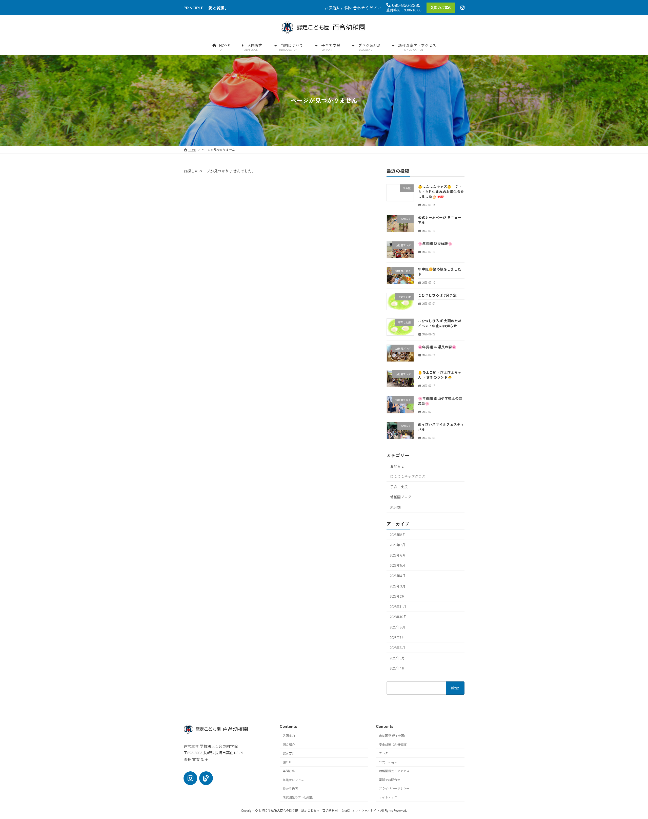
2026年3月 (398, 585)
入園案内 (289, 735)
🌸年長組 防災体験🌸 (435, 243)
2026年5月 (397, 565)
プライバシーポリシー (394, 788)
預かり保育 (290, 788)
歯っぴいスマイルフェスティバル (441, 427)
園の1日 (288, 762)
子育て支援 (399, 486)
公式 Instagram (389, 762)
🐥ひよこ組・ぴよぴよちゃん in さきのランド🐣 (439, 375)
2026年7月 (397, 544)
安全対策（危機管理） (394, 744)
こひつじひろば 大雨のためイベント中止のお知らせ (439, 323)
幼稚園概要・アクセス (394, 771)
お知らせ (397, 466)
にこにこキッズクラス (408, 476)
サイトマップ (388, 797)
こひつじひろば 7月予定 (437, 295)
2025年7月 (397, 637)
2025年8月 (397, 627)
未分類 (395, 507)
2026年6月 (398, 555)
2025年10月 (398, 616)
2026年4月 (398, 575)
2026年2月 (397, 596)
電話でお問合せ (389, 779)
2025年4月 (397, 668)
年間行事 (289, 771)
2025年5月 (397, 657)
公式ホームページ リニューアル (439, 220)
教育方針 (289, 753)
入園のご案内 (441, 7)
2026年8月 (398, 534)
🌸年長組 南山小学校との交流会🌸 (440, 401)
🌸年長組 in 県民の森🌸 (437, 346)
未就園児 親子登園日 (393, 735)
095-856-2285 (405, 5)
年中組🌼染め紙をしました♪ (439, 271)
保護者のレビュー (295, 779)
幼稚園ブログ (400, 496)
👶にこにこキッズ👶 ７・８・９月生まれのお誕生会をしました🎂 (441, 191)
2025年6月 (397, 647)
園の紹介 (289, 744)
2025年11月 (398, 606)
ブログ (383, 753)
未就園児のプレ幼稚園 (298, 797)
